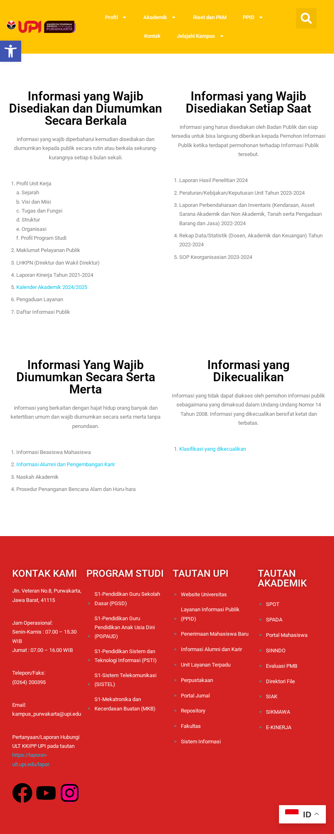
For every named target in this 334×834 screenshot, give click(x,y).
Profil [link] (111, 17)
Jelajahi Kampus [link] (196, 36)
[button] (306, 18)
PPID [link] (248, 17)
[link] (10, 51)
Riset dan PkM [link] (209, 17)
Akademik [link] (155, 17)
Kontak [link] (152, 36)
